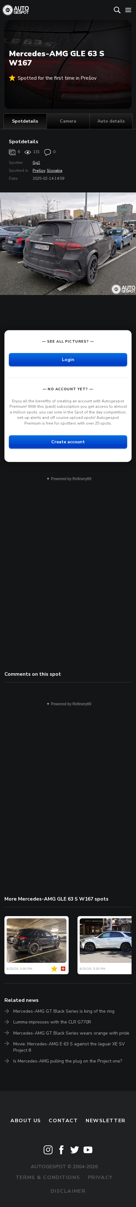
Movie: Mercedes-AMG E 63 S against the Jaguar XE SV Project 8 (69, 1047)
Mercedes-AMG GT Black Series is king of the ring (63, 1011)
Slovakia (54, 170)
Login (68, 359)
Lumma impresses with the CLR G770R (52, 1022)
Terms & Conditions (47, 1177)
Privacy (100, 1177)
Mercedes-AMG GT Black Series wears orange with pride (71, 1033)
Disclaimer (68, 1191)
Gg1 (36, 162)
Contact (63, 1120)
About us (25, 1120)
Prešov (39, 170)
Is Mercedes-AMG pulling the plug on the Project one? (67, 1061)
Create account (68, 442)
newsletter (106, 1120)
